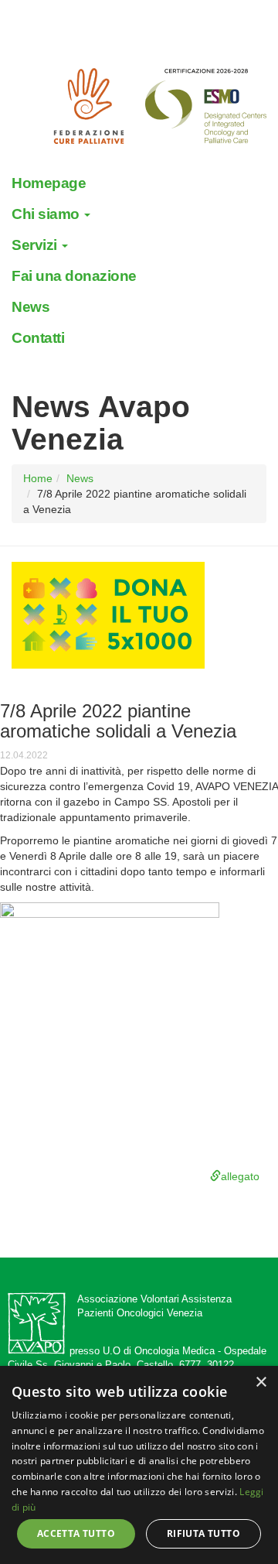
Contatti (38, 338)
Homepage (49, 183)
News (30, 307)
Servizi (36, 245)
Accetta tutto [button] (76, 1533)
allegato (240, 1176)
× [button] (260, 1382)
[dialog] (139, 1465)
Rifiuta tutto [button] (203, 1533)
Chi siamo (47, 214)
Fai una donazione (74, 276)
